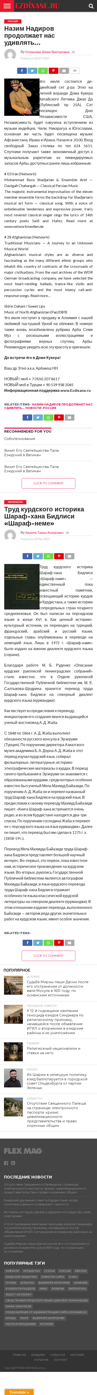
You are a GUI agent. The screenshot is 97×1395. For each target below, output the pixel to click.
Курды (11, 1318)
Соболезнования (19, 439)
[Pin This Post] (53, 69)
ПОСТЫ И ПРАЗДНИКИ (21, 1324)
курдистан (31, 1271)
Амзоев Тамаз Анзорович (44, 532)
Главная (19, 1355)
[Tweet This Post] (32, 69)
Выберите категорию (49, 1318)
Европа (80, 1271)
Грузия (11, 1282)
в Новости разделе (20, 1288)
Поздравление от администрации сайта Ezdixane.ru (46, 1312)
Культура (27, 1282)
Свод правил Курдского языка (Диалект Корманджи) (47, 1300)
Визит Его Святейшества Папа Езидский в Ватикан (31, 452)
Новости (33, 408)
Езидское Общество (21, 1276)
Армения (80, 1282)
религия (58, 1288)
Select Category (18, 1294)
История (46, 1324)
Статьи (49, 1271)
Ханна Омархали (18, 1306)
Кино (43, 1288)
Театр (24, 1318)
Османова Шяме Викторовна (47, 52)
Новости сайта (52, 1276)
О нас (73, 1276)
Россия (49, 408)
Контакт (60, 1360)
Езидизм (38, 1355)
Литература (77, 1288)
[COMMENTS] (75, 69)
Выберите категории (54, 1282)
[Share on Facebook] (22, 69)
